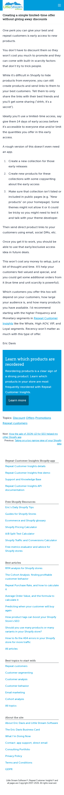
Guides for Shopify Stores (20, 513)
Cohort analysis (14, 699)
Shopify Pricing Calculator (21, 527)
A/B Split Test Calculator (19, 533)
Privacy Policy (13, 756)
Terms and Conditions (18, 762)
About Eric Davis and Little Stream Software (31, 723)
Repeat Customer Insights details (25, 466)
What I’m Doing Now (18, 736)
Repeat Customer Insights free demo (27, 472)
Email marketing (15, 692)
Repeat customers (15, 423)
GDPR (8, 769)
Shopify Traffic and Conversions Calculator (31, 540)
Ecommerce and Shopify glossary (25, 520)
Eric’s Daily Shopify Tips (19, 507)
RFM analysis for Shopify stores (23, 568)
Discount (19, 418)
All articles (11, 648)
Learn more (17, 400)
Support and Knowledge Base (23, 479)
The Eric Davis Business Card (22, 729)
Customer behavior (17, 685)
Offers (30, 418)
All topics (10, 705)
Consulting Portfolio (17, 749)
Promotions (43, 418)
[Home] (13, 5)
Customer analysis (16, 679)
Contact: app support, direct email (26, 742)
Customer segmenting (19, 672)
